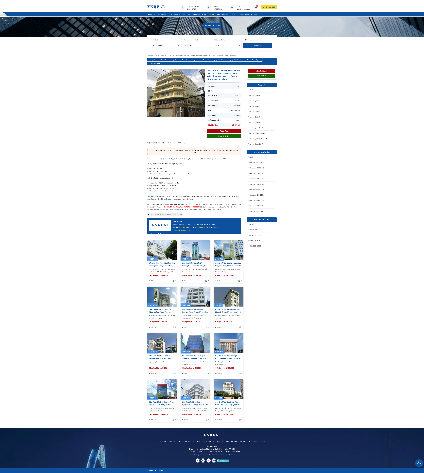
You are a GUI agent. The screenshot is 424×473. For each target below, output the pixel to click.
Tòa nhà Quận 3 (254, 106)
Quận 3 (173, 60)
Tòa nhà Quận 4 (254, 111)
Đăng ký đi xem (224, 136)
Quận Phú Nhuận (236, 60)
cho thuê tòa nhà (177, 214)
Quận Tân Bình (219, 60)
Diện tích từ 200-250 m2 (256, 195)
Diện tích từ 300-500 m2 (256, 206)
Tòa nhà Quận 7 (254, 117)
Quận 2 (163, 60)
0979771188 (218, 9)
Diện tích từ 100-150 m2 (256, 184)
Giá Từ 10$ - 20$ (254, 235)
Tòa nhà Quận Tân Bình (256, 128)
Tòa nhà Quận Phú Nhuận (257, 133)
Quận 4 (184, 60)
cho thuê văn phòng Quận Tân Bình (172, 209)
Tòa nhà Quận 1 (254, 95)
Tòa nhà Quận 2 (254, 101)
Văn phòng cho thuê (177, 14)
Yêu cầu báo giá (261, 71)
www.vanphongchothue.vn (225, 455)
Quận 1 (152, 60)
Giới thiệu (162, 14)
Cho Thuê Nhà (222, 14)
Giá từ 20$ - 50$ (254, 240)
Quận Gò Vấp (155, 63)
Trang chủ (151, 14)
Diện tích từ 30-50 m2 (256, 168)
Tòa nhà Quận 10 (254, 122)
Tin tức (234, 14)
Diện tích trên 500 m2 (256, 211)
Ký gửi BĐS (270, 7)
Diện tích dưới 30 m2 (255, 162)
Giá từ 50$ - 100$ (254, 246)
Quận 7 (194, 60)
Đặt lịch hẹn (261, 76)
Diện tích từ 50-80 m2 (256, 173)
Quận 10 (206, 60)
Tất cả (250, 90)
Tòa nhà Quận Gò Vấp (256, 144)
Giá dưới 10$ (253, 230)
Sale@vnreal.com (243, 9)
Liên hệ (254, 14)
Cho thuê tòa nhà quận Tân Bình (162, 214)
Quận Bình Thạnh (253, 60)
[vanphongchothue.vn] (156, 7)
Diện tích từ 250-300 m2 (256, 200)
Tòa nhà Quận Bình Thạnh (257, 139)
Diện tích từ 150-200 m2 (256, 189)
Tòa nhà (211, 14)
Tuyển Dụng (244, 14)
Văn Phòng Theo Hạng (197, 14)
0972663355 (185, 227)
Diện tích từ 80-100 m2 (256, 179)
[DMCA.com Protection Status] (223, 460)
